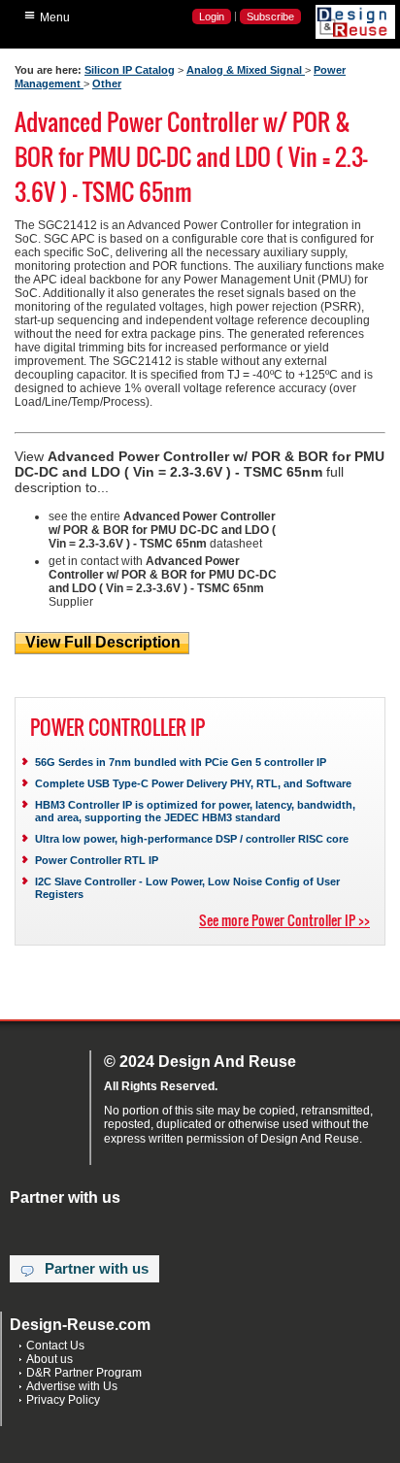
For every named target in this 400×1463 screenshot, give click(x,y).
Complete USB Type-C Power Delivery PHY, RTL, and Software (193, 783)
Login (211, 16)
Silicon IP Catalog (129, 70)
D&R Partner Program (84, 1373)
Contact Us (55, 1345)
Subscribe (270, 16)
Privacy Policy (63, 1400)
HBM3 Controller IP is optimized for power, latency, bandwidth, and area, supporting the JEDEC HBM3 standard (195, 811)
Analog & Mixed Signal (245, 70)
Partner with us (97, 1269)
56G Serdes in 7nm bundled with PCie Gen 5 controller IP (180, 762)
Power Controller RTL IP (96, 860)
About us (49, 1359)
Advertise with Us (71, 1386)
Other (106, 83)
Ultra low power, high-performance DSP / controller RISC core (192, 839)
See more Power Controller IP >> (284, 920)
